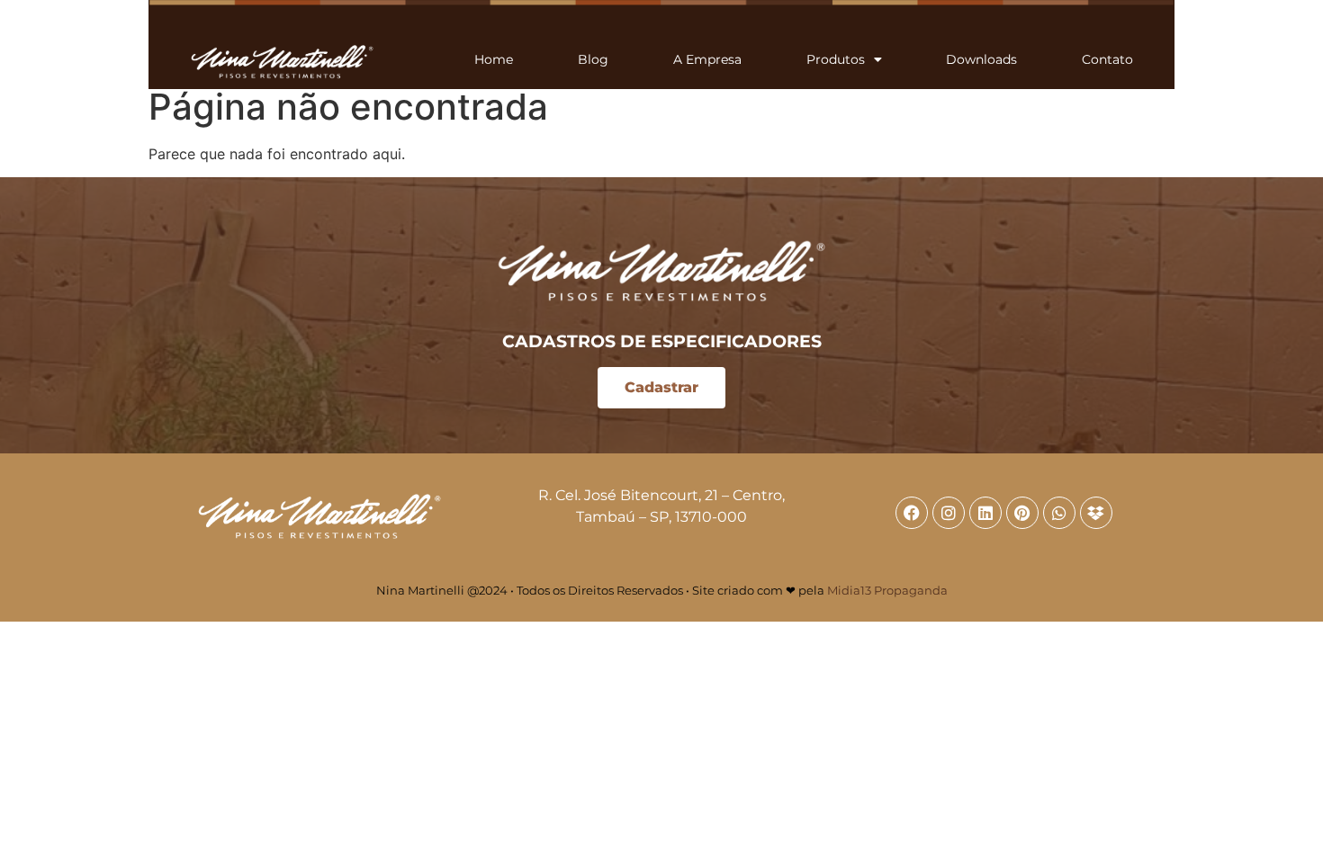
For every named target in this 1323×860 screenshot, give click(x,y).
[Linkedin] (985, 513)
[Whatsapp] (1059, 513)
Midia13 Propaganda (887, 590)
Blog (593, 59)
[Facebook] (912, 513)
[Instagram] (948, 513)
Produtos (835, 59)
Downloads (981, 59)
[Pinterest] (1022, 513)
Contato (1107, 59)
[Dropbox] (1096, 513)
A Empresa (707, 59)
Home (493, 59)
